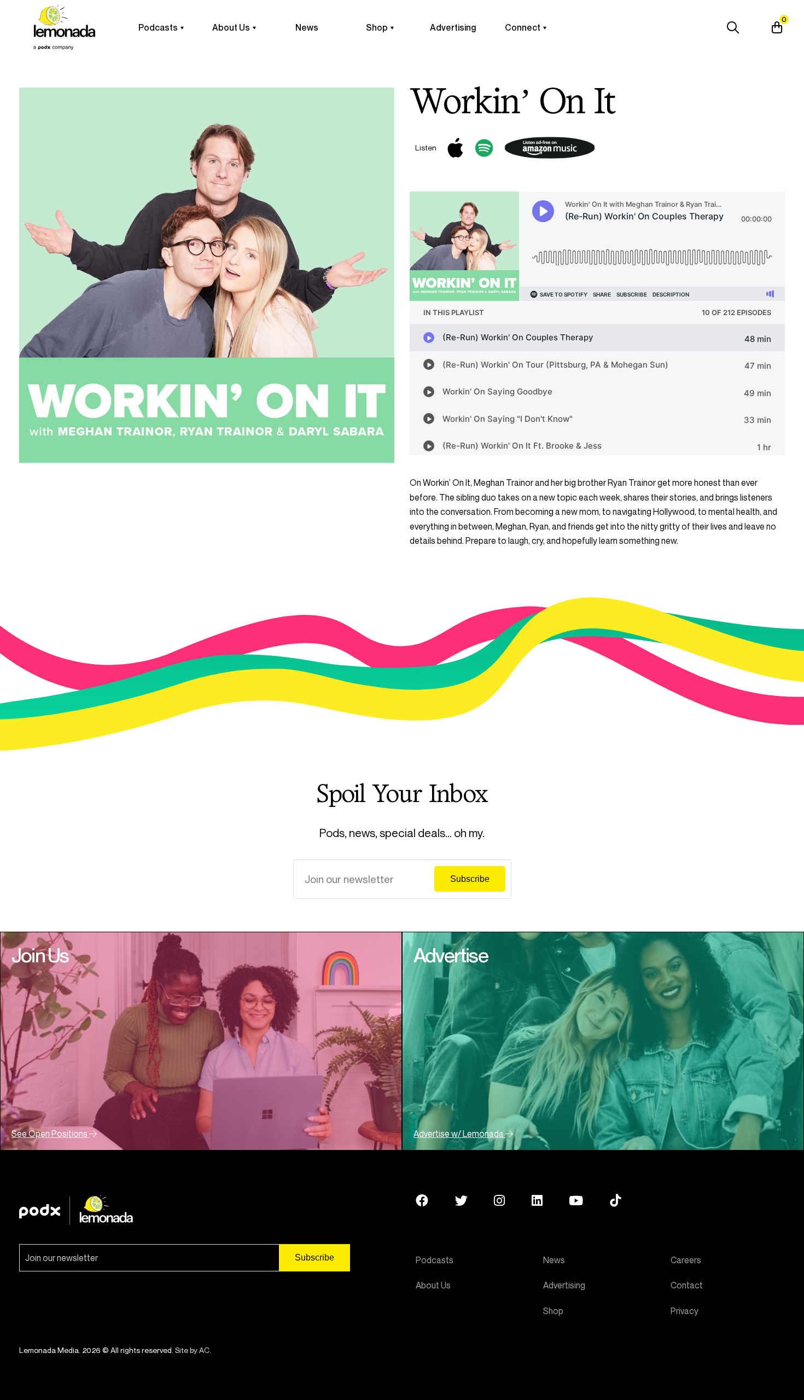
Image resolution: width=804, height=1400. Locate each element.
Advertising (453, 27)
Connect (522, 27)
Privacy (684, 1310)
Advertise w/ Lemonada (459, 1133)
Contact (687, 1285)
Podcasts (158, 27)
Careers (686, 1259)
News (306, 27)
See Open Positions (50, 1133)
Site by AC (192, 1350)
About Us (231, 27)
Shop (377, 27)
